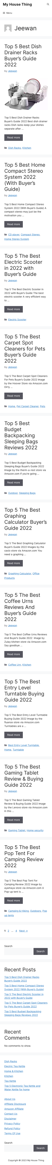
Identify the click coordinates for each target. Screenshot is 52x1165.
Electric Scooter (17, 319)
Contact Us (10, 1113)
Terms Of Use (12, 1133)
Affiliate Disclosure (15, 1104)
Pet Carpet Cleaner (28, 406)
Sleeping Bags (27, 493)
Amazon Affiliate (14, 1108)
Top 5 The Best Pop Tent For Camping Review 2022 (23, 856)
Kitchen (26, 147)
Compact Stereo (30, 234)
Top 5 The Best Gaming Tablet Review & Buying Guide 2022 (23, 776)
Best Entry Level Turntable (23, 745)
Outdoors (35, 910)
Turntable (18, 749)
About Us (9, 1099)
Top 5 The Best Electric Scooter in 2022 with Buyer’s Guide (23, 265)
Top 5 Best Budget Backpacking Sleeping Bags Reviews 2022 (21, 435)
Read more (13, 137)
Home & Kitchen (13, 1071)
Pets (42, 406)
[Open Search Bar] (48, 4)
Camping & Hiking (18, 910)
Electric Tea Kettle (14, 1066)
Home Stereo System (16, 239)
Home (11, 406)
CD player (13, 234)
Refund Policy (12, 1128)
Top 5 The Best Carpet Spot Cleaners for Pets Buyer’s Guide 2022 (24, 348)
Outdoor (13, 493)
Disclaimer (10, 1118)
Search (8, 946)
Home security (35, 830)
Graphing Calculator (19, 573)
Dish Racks (14, 147)
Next (23, 930)
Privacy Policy (12, 1123)
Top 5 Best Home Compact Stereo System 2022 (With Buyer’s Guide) (24, 177)
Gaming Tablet (16, 830)
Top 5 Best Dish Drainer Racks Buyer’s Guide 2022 (23, 55)
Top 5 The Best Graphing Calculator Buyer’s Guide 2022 (25, 519)
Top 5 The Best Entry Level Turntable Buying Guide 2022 (24, 690)
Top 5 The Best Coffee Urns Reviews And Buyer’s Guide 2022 (22, 607)
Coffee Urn (14, 664)
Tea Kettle (10, 1081)
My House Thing (17, 4)
